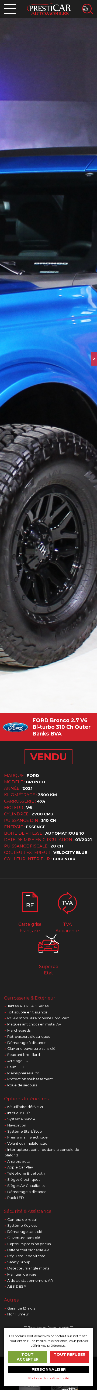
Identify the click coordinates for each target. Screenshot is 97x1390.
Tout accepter (28, 1357)
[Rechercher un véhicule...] (87, 8)
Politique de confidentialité (48, 1378)
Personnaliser (49, 1369)
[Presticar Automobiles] (49, 8)
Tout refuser (69, 1354)
